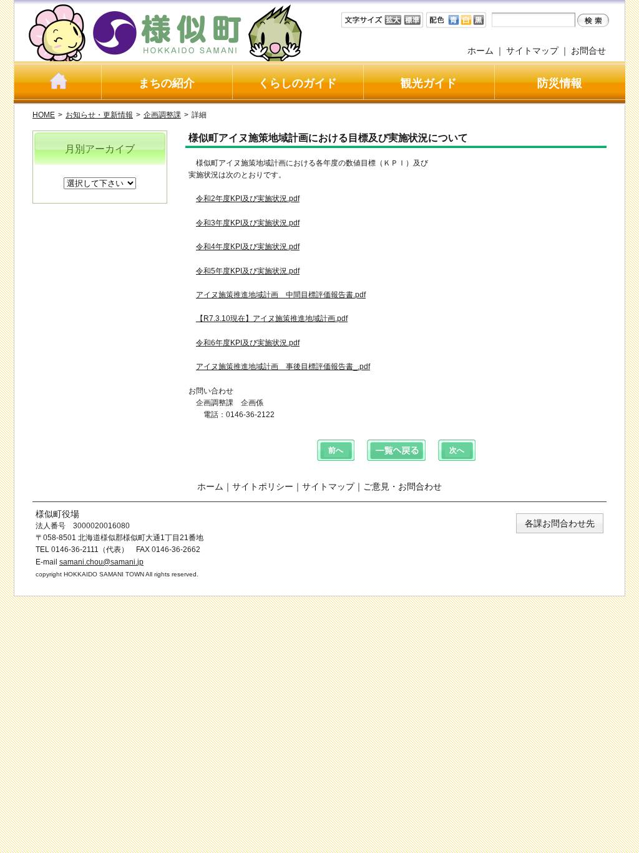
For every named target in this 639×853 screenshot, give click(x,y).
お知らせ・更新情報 (99, 115)
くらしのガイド (297, 83)
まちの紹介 (167, 83)
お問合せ (588, 51)
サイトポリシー (262, 486)
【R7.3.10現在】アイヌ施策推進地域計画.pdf (272, 318)
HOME (43, 115)
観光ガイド (429, 83)
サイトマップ (532, 51)
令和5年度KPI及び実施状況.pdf (248, 271)
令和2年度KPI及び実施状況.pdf (248, 198)
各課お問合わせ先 (560, 523)
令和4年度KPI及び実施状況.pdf (248, 246)
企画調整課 (162, 115)
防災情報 (559, 83)
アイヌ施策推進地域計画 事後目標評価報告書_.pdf (283, 366)
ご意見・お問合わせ (402, 486)
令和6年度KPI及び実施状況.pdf (248, 342)
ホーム (480, 51)
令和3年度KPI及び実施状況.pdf (248, 223)
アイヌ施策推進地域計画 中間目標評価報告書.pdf (281, 294)
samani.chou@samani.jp (101, 562)
